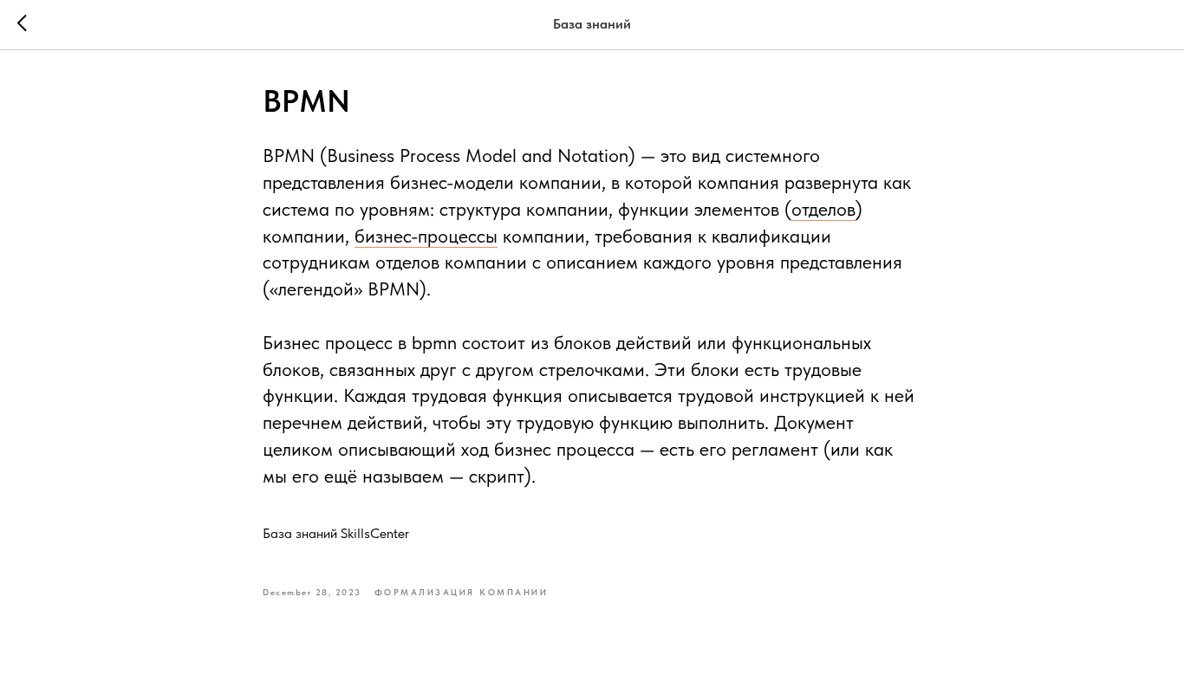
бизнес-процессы (426, 235)
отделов (823, 209)
